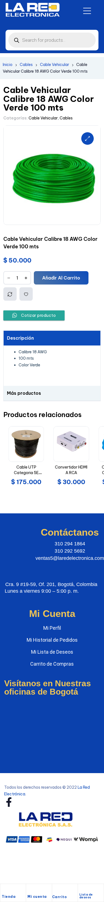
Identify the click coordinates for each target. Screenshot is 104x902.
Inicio (7, 64)
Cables (26, 64)
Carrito (59, 897)
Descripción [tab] (20, 338)
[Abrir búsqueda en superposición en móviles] (52, 40)
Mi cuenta (37, 896)
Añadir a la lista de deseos (26, 294)
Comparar (10, 294)
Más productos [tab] (24, 393)
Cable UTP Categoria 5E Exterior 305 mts (26, 473)
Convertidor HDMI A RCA (71, 470)
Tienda (9, 896)
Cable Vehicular (54, 64)
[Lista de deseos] (81, 889)
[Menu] (87, 10)
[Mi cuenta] (30, 890)
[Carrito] (55, 890)
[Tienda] (4, 890)
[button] (87, 138)
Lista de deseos (86, 896)
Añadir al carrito (61, 278)
